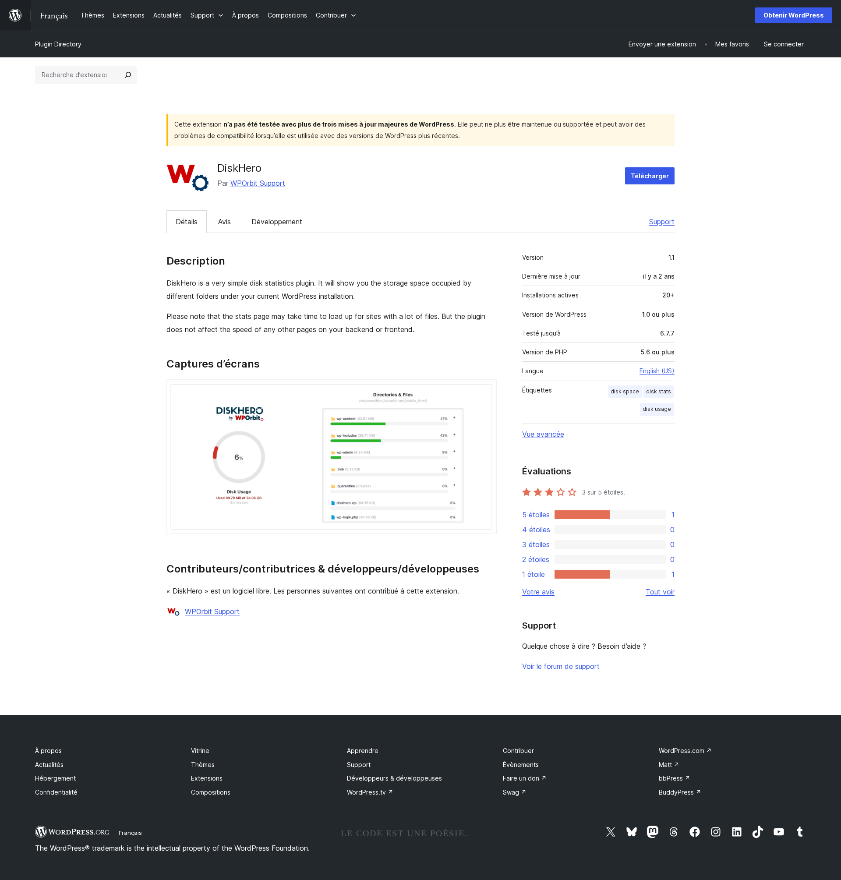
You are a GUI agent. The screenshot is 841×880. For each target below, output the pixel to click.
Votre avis (538, 591)
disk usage (657, 409)
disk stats (658, 391)
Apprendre (362, 750)
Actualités (49, 764)
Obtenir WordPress (793, 15)
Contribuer (518, 750)
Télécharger (650, 176)
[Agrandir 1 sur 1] (485, 391)
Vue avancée (543, 434)
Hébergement (55, 778)
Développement (276, 221)
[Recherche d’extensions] (128, 75)
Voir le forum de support (561, 666)
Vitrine (200, 750)
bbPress (674, 778)
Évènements (521, 764)
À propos (48, 750)
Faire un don (525, 778)
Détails (187, 221)
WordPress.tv (370, 792)
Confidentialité (56, 792)
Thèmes (203, 764)
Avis (224, 221)
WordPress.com (685, 750)
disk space (625, 391)
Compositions (210, 792)
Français (130, 832)
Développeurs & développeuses (394, 778)
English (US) (657, 371)
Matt (669, 764)
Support (662, 221)
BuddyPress (680, 792)
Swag (515, 792)
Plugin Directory (58, 44)
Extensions (207, 778)
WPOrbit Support (257, 183)
